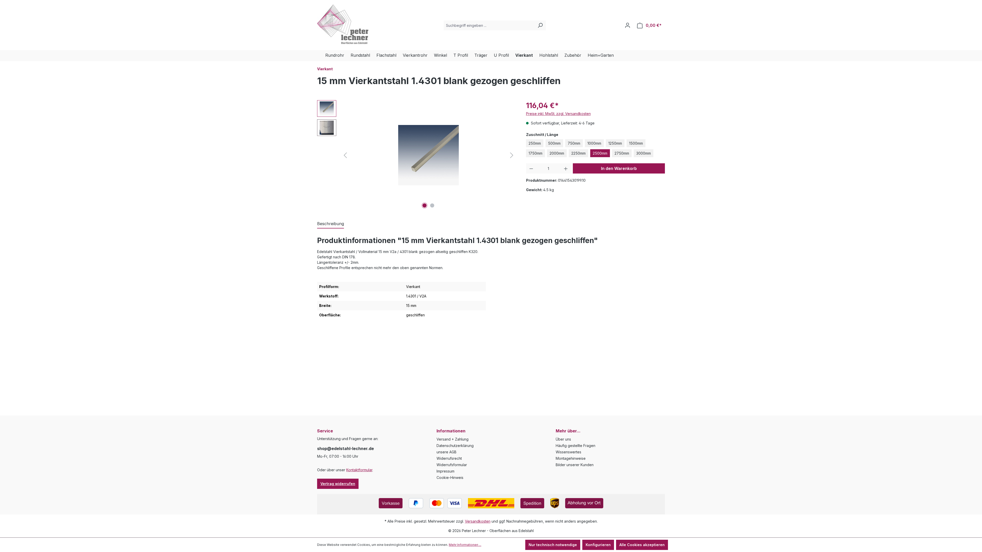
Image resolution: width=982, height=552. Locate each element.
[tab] (330, 223)
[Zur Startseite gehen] (342, 24)
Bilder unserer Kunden (575, 465)
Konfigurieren (598, 545)
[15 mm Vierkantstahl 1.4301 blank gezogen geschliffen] (428, 155)
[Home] (321, 55)
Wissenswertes (568, 452)
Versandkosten (477, 521)
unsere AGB (446, 452)
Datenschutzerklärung (455, 445)
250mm (535, 143)
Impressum (445, 471)
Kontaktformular (359, 470)
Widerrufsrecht (449, 458)
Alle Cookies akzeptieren (642, 545)
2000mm (557, 153)
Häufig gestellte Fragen (575, 445)
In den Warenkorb (619, 168)
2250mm (578, 153)
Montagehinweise (571, 458)
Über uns (563, 439)
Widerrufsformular (452, 465)
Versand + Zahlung (452, 439)
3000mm (643, 153)
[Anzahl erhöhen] (566, 168)
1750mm (535, 153)
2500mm (600, 153)
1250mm (615, 143)
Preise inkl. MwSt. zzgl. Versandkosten (558, 113)
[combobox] (489, 25)
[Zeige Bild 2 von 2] (432, 205)
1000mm (594, 143)
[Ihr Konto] (627, 25)
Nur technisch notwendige (553, 545)
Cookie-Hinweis (450, 477)
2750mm (622, 153)
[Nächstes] (512, 155)
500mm (554, 143)
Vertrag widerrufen (337, 483)
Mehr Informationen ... (465, 545)
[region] (416, 155)
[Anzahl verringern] (531, 168)
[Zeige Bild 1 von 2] (424, 205)
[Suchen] (540, 25)
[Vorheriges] (345, 155)
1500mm (636, 143)
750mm (574, 143)
